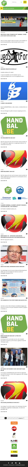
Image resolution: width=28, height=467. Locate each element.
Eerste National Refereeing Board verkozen (12, 266)
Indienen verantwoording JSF (8, 69)
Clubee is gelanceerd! (6, 103)
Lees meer (3, 44)
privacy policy (12, 465)
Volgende (20, 418)
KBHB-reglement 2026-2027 (7, 171)
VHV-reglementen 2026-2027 (8, 138)
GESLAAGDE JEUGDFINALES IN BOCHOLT (10, 402)
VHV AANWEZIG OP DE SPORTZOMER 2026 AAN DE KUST (14, 300)
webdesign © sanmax (20, 465)
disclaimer (5, 465)
